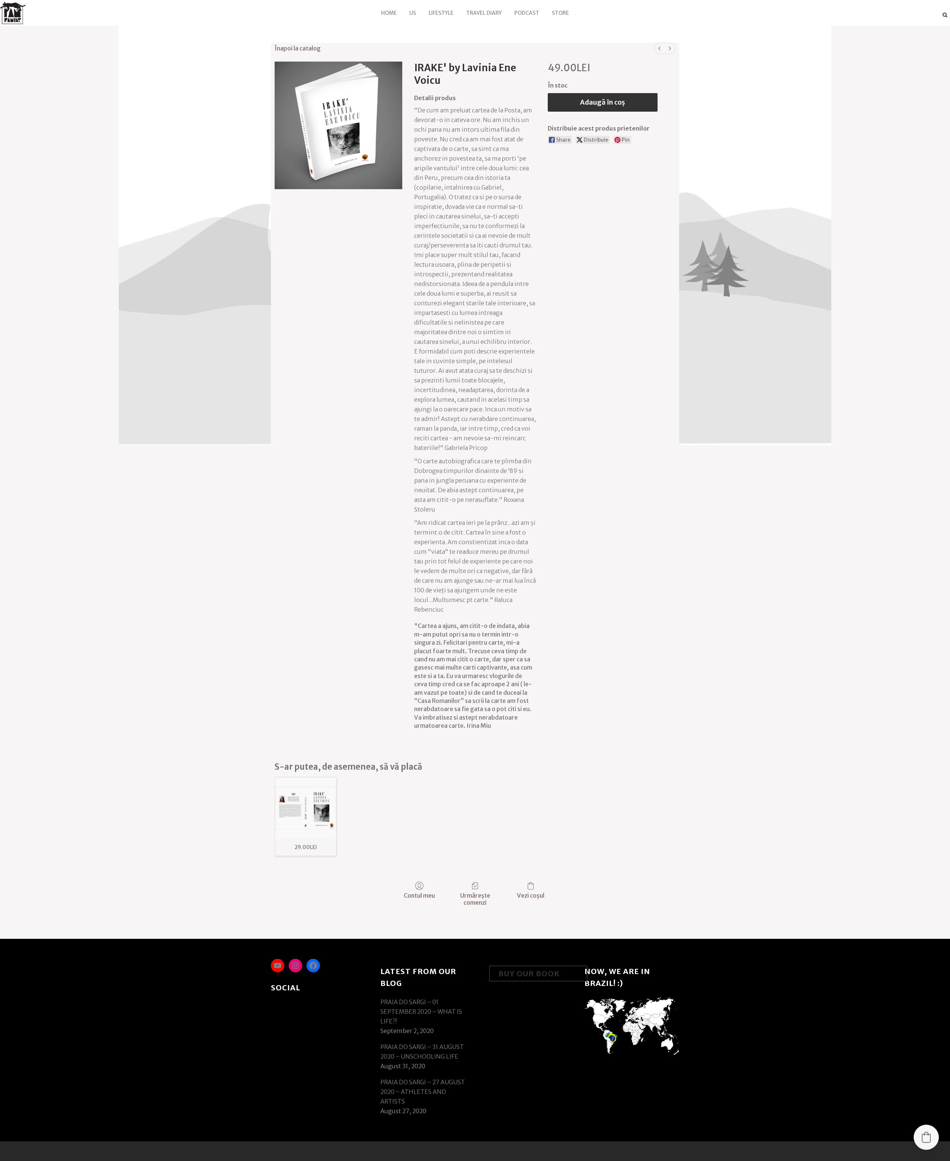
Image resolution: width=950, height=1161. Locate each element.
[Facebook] (313, 965)
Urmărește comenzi (475, 899)
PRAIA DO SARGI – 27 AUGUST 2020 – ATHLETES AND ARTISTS (422, 1091)
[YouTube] (277, 965)
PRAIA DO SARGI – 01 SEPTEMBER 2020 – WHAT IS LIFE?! (421, 1011)
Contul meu (419, 895)
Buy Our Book (529, 973)
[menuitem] (659, 48)
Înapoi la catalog (298, 48)
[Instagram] (295, 965)
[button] (926, 1137)
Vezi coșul (530, 895)
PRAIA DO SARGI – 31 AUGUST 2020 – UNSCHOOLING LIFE (422, 1051)
